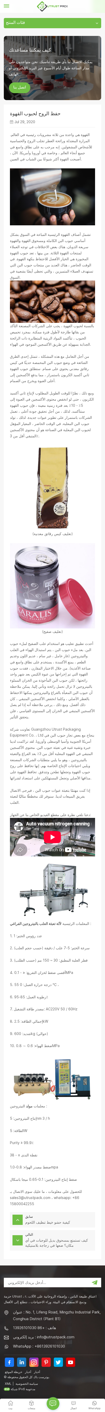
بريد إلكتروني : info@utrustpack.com (43, 1336)
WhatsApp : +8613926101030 (39, 1346)
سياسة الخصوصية (27, 1384)
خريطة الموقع (13, 1372)
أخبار (28, 1372)
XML (8, 1384)
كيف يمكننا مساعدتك (30, 50)
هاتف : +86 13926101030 (34, 1327)
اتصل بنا (19, 88)
